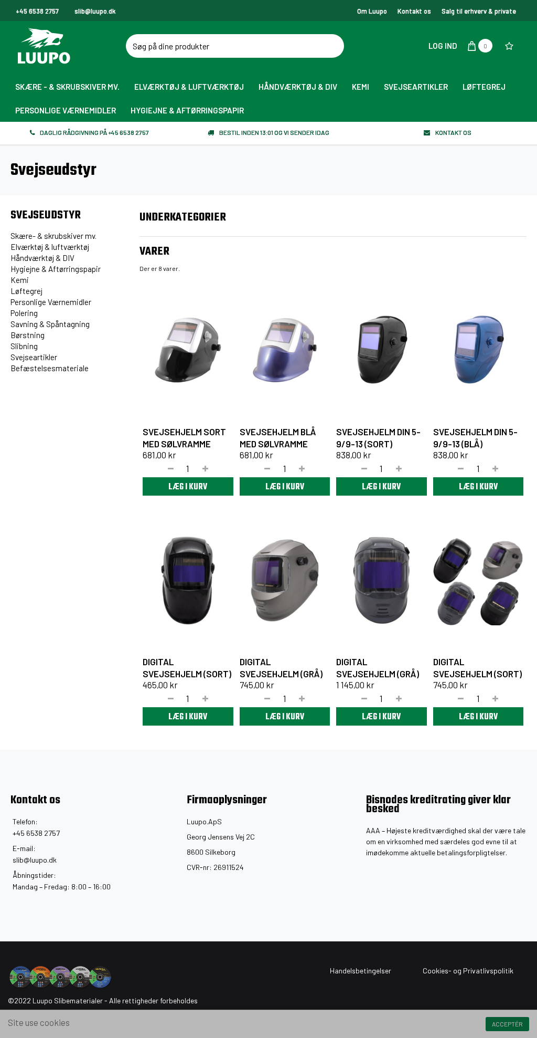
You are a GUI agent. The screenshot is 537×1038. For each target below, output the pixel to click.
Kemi (19, 280)
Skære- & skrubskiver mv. (53, 235)
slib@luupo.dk (35, 859)
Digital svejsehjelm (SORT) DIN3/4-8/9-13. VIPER (477, 673)
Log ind (442, 45)
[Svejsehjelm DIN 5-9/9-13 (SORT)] (381, 350)
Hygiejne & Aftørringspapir (55, 269)
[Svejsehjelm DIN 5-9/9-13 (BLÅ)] (478, 350)
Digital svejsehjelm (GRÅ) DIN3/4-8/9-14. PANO (378, 673)
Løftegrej (26, 291)
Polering (24, 313)
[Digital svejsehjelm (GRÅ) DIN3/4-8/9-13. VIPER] (285, 580)
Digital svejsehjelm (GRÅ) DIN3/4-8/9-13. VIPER (282, 673)
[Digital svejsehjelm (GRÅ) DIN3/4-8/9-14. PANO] (381, 580)
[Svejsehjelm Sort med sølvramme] (188, 350)
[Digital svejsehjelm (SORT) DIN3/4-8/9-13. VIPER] (478, 580)
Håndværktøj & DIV (42, 258)
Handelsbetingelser (360, 970)
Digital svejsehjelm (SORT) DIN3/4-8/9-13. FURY (187, 673)
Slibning (24, 346)
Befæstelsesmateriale (49, 368)
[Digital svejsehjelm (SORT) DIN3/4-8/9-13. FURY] (188, 580)
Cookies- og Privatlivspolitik (468, 970)
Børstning (27, 335)
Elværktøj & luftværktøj (49, 246)
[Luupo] (79, 45)
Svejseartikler (33, 357)
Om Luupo (372, 11)
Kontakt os (414, 11)
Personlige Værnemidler (50, 302)
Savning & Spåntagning (50, 324)
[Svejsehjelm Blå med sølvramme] (285, 350)
